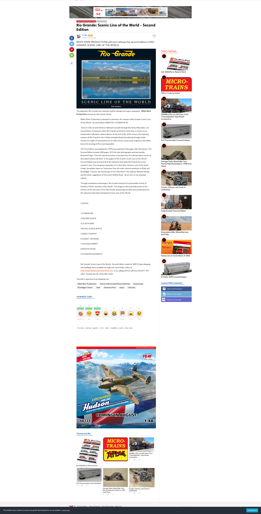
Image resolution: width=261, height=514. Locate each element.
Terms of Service (94, 506)
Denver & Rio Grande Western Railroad (115, 284)
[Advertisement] (176, 32)
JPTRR (84, 35)
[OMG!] (130, 314)
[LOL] (105, 314)
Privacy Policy (82, 506)
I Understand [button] (252, 510)
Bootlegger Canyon (85, 287)
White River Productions (86, 21)
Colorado (131, 287)
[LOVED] (97, 314)
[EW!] (139, 314)
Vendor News (101, 21)
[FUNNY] (114, 314)
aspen (121, 287)
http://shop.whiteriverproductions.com (97, 271)
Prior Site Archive (108, 506)
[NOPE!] (122, 313)
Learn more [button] (66, 510)
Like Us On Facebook (174, 289)
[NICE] (89, 314)
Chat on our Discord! (174, 300)
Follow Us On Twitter (173, 294)
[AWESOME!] (80, 314)
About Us (118, 506)
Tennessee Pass (110, 287)
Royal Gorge (138, 284)
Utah (98, 287)
